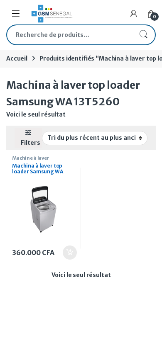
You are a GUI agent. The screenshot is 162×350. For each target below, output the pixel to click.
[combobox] (69, 34)
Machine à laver (30, 158)
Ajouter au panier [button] (65, 252)
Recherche (143, 34)
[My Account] (133, 14)
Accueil (16, 58)
